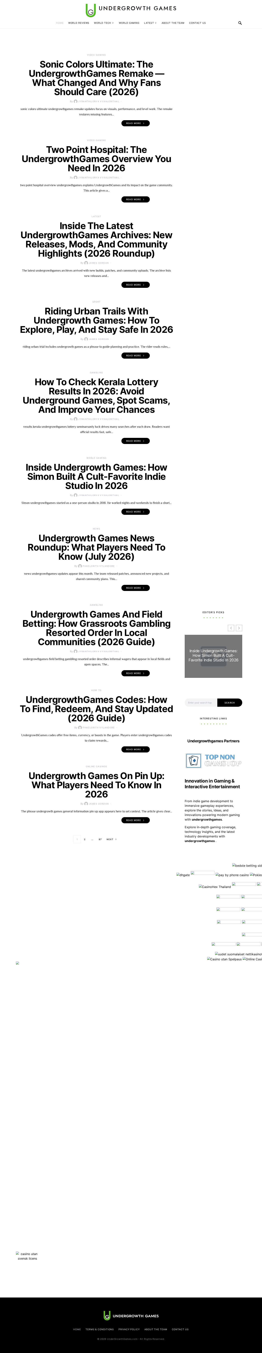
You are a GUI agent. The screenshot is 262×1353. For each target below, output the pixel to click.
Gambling (96, 372)
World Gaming (129, 22)
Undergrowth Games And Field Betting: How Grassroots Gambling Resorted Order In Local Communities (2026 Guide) (96, 628)
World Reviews (79, 22)
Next (110, 839)
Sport (96, 301)
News (96, 528)
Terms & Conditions (100, 1329)
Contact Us (197, 22)
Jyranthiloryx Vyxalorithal (98, 101)
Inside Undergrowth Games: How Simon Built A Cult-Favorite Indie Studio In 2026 (96, 476)
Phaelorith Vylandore (99, 566)
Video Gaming (96, 55)
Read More (133, 123)
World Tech (102, 22)
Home (60, 22)
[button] (239, 628)
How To (96, 690)
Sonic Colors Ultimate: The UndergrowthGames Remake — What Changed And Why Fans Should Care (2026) (96, 78)
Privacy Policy (129, 1329)
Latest (149, 22)
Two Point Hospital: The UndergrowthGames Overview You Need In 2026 (96, 159)
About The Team (173, 22)
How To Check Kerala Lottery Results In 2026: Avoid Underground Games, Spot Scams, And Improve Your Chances (96, 395)
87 (100, 839)
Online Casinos (96, 766)
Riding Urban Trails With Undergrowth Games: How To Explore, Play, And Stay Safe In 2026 (96, 320)
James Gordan (99, 263)
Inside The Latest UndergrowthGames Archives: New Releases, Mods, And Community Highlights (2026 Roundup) (96, 239)
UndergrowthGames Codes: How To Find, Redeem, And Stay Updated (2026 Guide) (96, 709)
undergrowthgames (200, 841)
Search (230, 702)
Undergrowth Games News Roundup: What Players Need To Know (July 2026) (96, 547)
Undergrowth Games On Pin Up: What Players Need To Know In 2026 (96, 785)
